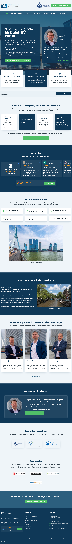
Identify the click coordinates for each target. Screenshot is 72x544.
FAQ (34, 13)
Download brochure (64, 94)
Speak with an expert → (63, 60)
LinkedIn (53, 526)
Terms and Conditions (37, 538)
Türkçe (63, 13)
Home (6, 13)
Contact (27, 528)
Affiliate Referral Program (26, 538)
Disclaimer (54, 538)
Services (27, 13)
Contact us (54, 13)
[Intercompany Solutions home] (10, 6)
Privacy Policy (61, 538)
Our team (28, 526)
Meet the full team (36, 376)
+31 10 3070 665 (55, 521)
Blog (38, 13)
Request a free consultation (61, 5)
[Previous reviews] (21, 169)
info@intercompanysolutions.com (59, 523)
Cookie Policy (5, 541)
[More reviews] (70, 169)
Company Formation (16, 13)
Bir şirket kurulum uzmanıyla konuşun (18, 60)
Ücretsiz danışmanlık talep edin (36, 501)
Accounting (28, 519)
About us (45, 13)
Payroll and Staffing (31, 521)
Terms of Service (47, 538)
